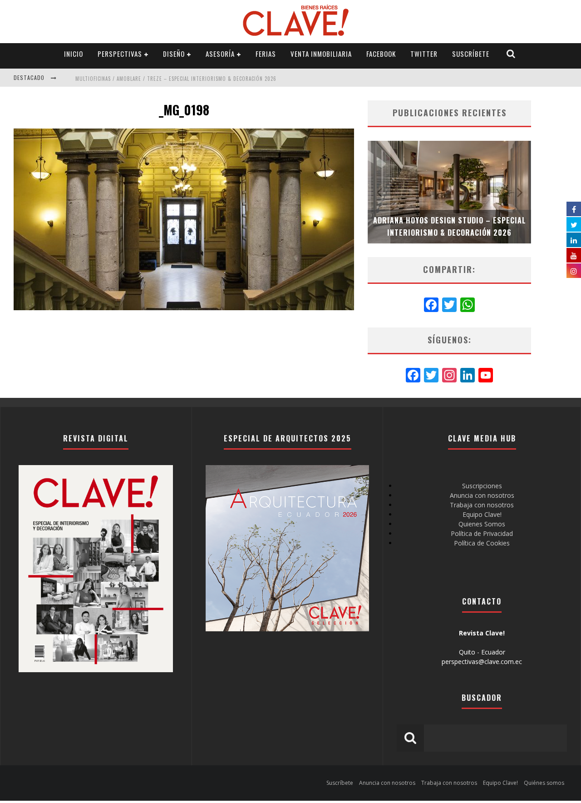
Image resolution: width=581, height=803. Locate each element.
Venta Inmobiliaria (321, 54)
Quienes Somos (481, 524)
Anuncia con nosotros (482, 495)
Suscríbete (470, 54)
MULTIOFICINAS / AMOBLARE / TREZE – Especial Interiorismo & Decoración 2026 (175, 78)
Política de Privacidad (482, 533)
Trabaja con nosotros (482, 505)
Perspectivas (120, 54)
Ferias (266, 54)
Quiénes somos (544, 783)
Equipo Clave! (482, 514)
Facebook (381, 54)
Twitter (424, 54)
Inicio (73, 54)
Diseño (174, 54)
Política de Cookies (482, 543)
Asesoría (220, 54)
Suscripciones (482, 485)
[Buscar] (511, 54)
